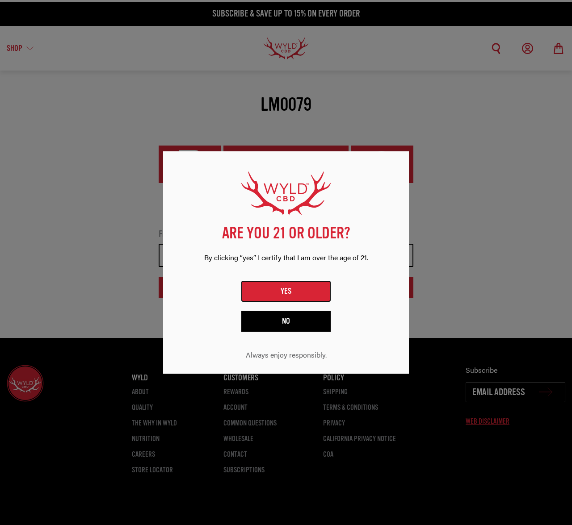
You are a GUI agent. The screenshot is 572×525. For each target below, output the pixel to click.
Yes (286, 291)
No (286, 321)
